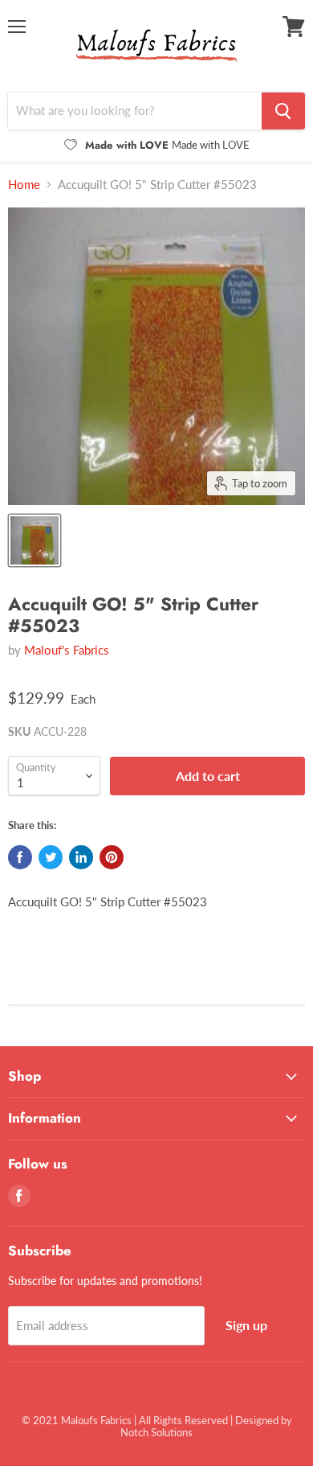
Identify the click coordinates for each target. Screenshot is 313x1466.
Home (24, 184)
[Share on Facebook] (20, 857)
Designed (256, 1420)
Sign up (246, 1325)
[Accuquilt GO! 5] (34, 540)
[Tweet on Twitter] (51, 857)
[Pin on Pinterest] (112, 857)
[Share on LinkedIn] (81, 857)
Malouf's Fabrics (66, 650)
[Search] (283, 110)
